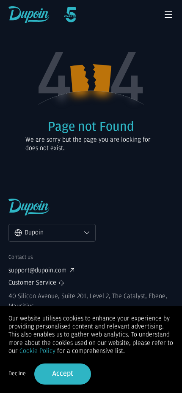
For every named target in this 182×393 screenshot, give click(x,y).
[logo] (29, 14)
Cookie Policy (37, 350)
